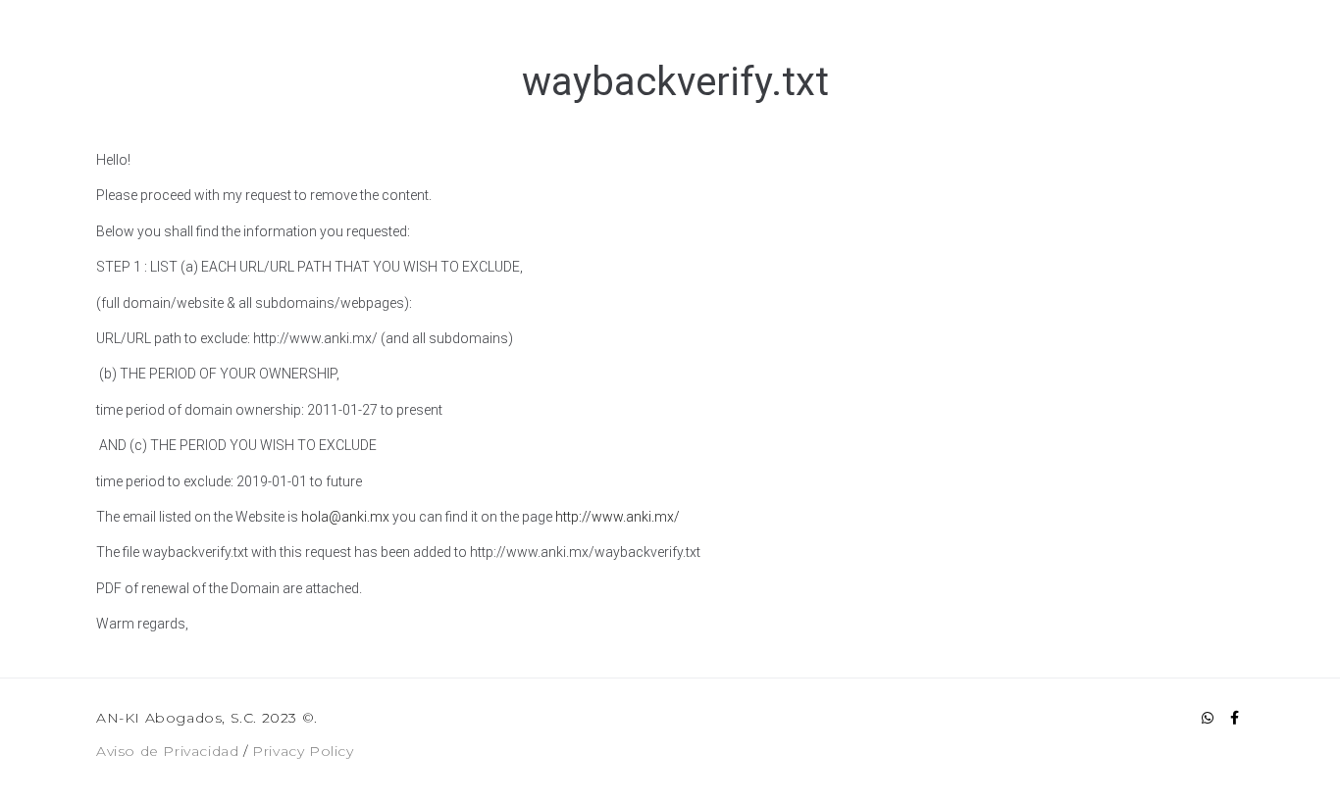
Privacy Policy (302, 751)
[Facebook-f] (1234, 718)
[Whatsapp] (1207, 718)
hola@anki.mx (345, 517)
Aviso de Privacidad (167, 751)
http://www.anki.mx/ (617, 517)
